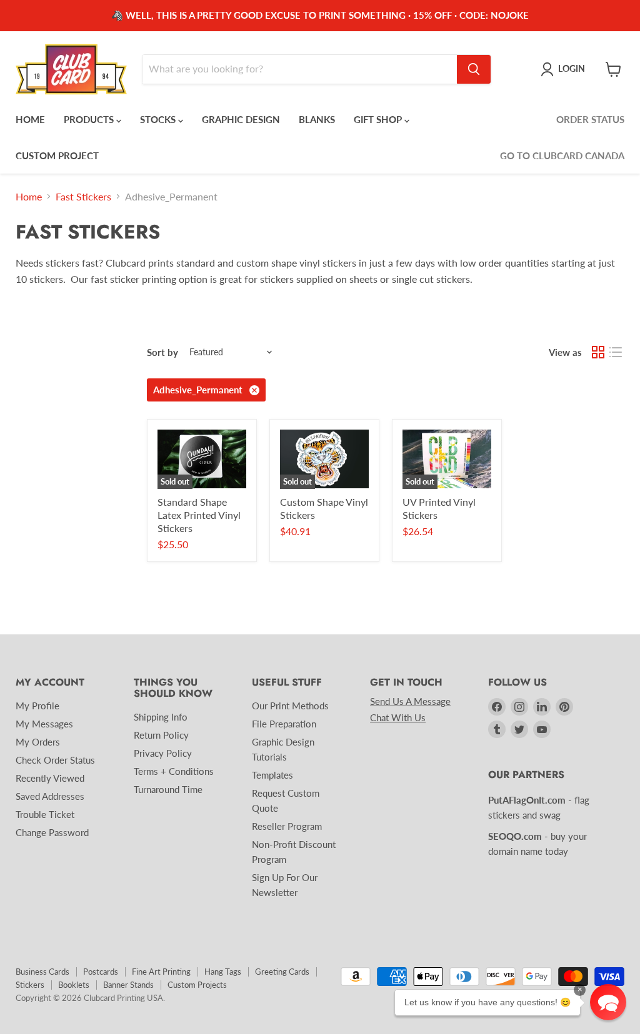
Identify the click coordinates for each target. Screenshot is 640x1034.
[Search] (474, 69)
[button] (608, 1002)
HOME (30, 119)
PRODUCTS (90, 119)
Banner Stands (128, 985)
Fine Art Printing (161, 972)
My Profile (37, 705)
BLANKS (317, 119)
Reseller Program (287, 826)
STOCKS (159, 119)
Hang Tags (222, 972)
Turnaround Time (168, 789)
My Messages (44, 723)
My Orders (38, 741)
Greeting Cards (282, 972)
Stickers (30, 985)
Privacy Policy (163, 753)
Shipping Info (161, 716)
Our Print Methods (290, 705)
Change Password (52, 832)
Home (29, 196)
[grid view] (598, 352)
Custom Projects (197, 985)
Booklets (73, 985)
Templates (272, 774)
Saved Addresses (50, 796)
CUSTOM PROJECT (57, 155)
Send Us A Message (410, 701)
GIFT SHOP (379, 119)
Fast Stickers (83, 196)
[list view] (615, 352)
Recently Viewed (50, 778)
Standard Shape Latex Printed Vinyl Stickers (199, 515)
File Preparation (284, 723)
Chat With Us (398, 717)
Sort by (162, 352)
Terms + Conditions (174, 771)
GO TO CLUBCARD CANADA (562, 155)
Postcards (100, 972)
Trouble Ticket (45, 814)
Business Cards (42, 972)
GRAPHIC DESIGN (241, 119)
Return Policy (161, 735)
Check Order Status (55, 760)
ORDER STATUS (590, 119)
